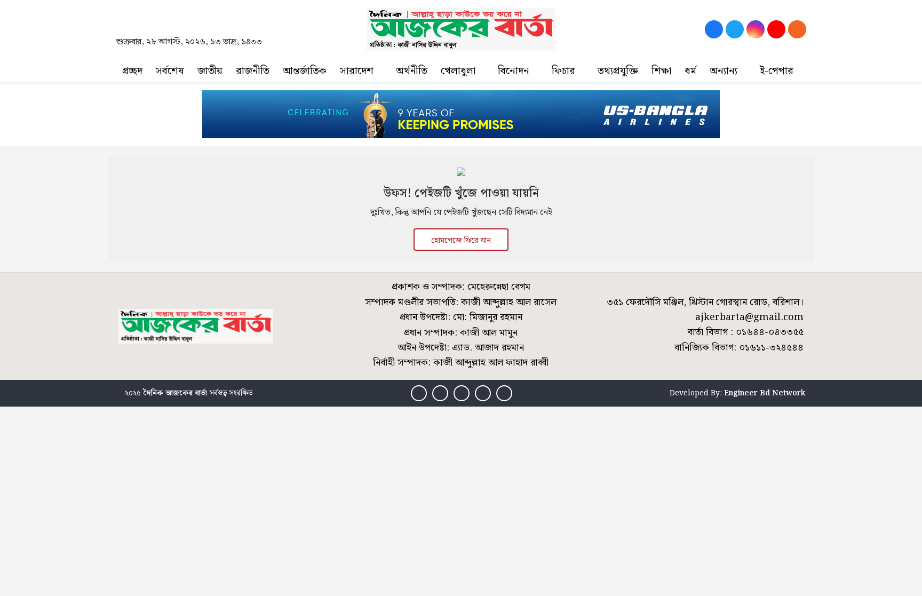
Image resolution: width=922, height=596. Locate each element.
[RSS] (797, 29)
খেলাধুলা (458, 71)
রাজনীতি (252, 71)
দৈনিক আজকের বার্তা (175, 393)
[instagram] (755, 29)
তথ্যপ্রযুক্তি (618, 71)
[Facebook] (714, 29)
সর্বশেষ (170, 71)
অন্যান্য (723, 71)
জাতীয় (209, 71)
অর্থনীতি (411, 71)
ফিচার (563, 71)
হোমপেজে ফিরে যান (461, 240)
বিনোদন (513, 71)
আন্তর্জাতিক (305, 71)
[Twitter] (735, 29)
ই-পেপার (776, 71)
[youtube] (776, 29)
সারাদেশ (356, 71)
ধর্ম (690, 71)
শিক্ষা (661, 71)
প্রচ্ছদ (132, 71)
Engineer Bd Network (764, 393)
